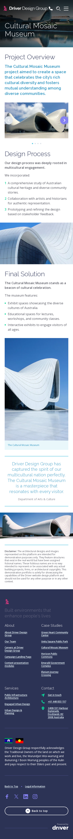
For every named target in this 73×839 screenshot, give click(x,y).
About (9, 625)
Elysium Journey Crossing (49, 673)
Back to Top (11, 786)
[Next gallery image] (64, 120)
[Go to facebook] (7, 796)
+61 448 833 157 (57, 701)
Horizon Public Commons (49, 655)
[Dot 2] (35, 143)
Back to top (40, 811)
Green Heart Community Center (54, 634)
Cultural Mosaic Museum (54, 647)
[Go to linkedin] (25, 796)
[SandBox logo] (26, 8)
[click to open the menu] (66, 8)
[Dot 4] (40, 143)
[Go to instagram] (35, 796)
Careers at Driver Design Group (14, 649)
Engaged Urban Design (17, 704)
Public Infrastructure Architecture (16, 696)
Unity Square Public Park (54, 641)
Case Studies (51, 625)
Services (11, 688)
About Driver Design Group (16, 634)
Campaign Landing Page (18, 656)
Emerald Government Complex (53, 664)
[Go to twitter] (16, 796)
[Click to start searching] (58, 8)
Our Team (10, 641)
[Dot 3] (38, 143)
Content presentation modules (17, 664)
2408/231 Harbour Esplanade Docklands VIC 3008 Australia (58, 712)
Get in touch (55, 695)
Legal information (35, 786)
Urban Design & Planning (13, 712)
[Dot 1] (32, 143)
